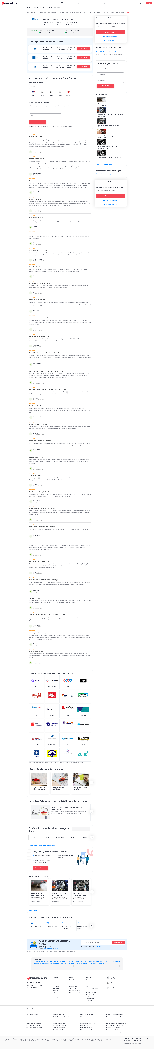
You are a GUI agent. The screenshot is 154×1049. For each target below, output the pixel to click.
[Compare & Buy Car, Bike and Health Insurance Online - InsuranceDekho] (10, 3)
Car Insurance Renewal (60, 961)
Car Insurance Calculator (32, 1016)
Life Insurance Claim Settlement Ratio (89, 1019)
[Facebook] (28, 982)
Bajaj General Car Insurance (40, 968)
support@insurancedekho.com (39, 985)
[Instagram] (34, 982)
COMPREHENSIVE (52, 13)
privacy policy (57, 948)
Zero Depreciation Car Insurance (58, 963)
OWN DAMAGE (64, 13)
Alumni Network (90, 994)
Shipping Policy (73, 986)
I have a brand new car (109, 40)
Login (149, 3)
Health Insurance (57, 984)
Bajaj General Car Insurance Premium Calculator (59, 791)
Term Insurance (56, 988)
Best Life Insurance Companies (87, 1023)
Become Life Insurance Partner (113, 1021)
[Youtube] (31, 982)
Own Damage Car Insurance (33, 1023)
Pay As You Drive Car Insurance (97, 963)
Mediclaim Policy (57, 1019)
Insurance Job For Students (113, 1029)
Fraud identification (91, 984)
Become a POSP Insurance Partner (114, 1014)
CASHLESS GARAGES (95, 13)
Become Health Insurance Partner (114, 1019)
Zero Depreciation (51, 926)
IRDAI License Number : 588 (132, 1040)
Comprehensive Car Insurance (41, 963)
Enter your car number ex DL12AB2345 (107, 27)
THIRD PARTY (42, 13)
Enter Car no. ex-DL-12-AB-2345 (91, 942)
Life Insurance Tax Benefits (86, 1027)
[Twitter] (39, 982)
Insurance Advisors (59, 3)
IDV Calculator (30, 1021)
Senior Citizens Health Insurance (61, 1029)
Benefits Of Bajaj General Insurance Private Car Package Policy (68, 808)
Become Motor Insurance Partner (114, 1016)
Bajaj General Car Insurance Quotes (39, 789)
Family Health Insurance (59, 1027)
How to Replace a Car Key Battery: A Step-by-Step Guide (110, 136)
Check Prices (83, 48)
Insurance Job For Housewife (113, 1027)
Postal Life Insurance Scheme (87, 1014)
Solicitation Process (91, 992)
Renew (72, 3)
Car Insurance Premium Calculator (77, 961)
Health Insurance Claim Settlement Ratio (63, 1021)
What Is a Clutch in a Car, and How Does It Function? (110, 158)
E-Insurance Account (74, 992)
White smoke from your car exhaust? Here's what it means (110, 104)
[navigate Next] (92, 782)
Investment (55, 990)
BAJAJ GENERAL (31, 13)
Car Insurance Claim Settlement (96, 961)
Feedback (88, 982)
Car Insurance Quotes (47, 961)
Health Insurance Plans (58, 1014)
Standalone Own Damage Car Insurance (62, 966)
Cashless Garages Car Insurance (41, 966)
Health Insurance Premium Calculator (62, 1025)
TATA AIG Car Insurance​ (97, 966)
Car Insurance (36, 961)
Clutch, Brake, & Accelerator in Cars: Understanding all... (108, 147)
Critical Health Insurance (59, 1023)
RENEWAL (106, 13)
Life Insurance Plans (84, 1025)
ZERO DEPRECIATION (76, 13)
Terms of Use (72, 988)
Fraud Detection (73, 984)
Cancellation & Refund (75, 990)
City (69, 106)
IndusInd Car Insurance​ (70, 968)
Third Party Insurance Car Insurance (77, 963)
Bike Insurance (56, 982)
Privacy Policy (72, 979)
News (87, 3)
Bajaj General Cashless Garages (44, 845)
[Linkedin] (36, 982)
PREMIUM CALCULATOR (117, 13)
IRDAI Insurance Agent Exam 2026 (114, 1025)
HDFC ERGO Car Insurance (112, 966)
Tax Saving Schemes (58, 997)
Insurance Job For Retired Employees (115, 1032)
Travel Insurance (57, 995)
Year (31, 116)
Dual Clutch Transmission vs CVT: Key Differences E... (81, 894)
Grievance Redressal (74, 982)
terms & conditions (47, 948)
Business (55, 992)
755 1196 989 (33, 987)
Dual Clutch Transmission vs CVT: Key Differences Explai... (108, 126)
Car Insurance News (107, 164)
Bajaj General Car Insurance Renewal (80, 790)
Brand (34, 86)
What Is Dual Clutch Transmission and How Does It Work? (110, 115)
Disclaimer (88, 986)
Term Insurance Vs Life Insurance (88, 1021)
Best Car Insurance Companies (34, 1027)
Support (79, 3)
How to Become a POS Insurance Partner (116, 1023)
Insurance (46, 3)
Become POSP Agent (100, 3)
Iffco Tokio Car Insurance (55, 968)
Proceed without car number (110, 36)
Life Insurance (56, 986)
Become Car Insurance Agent (104, 174)
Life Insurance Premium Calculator (88, 1029)
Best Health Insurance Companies (61, 1016)
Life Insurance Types (85, 1016)
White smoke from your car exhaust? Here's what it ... (37, 894)
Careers (88, 996)
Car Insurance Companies (108, 52)
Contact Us (89, 979)
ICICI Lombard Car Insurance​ (82, 966)
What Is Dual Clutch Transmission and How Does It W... (59, 894)
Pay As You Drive (36, 926)
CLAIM (85, 13)
